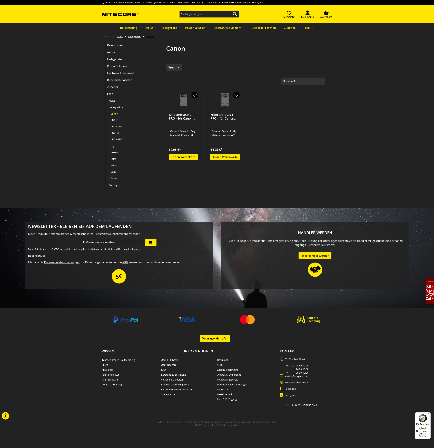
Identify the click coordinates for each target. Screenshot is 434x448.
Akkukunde (108, 369)
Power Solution (117, 66)
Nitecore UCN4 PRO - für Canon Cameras (222, 116)
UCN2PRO (118, 126)
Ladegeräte (114, 59)
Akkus (111, 52)
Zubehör (112, 87)
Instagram (290, 395)
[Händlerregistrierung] (315, 269)
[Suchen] (235, 14)
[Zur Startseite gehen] (120, 14)
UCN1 (115, 120)
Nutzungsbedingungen (130, 249)
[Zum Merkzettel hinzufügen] (194, 95)
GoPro (114, 152)
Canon (114, 113)
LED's (105, 364)
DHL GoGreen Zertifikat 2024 (301, 404)
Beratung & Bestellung (173, 374)
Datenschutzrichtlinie (102, 249)
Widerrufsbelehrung (227, 369)
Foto (110, 94)
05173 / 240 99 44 (295, 359)
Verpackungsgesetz (227, 379)
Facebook (290, 388)
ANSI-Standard (110, 379)
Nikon (114, 165)
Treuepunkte (168, 394)
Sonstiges (114, 185)
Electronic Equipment (120, 73)
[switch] (422, 435)
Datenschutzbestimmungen (62, 262)
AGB (125, 262)
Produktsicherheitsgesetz (175, 384)
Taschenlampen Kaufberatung (118, 360)
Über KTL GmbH (170, 360)
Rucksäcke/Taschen (119, 80)
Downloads (223, 360)
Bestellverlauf (224, 394)
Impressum (223, 389)
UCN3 (115, 132)
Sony (113, 171)
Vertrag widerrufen (215, 338)
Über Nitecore (168, 364)
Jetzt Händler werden (315, 256)
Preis (171, 67)
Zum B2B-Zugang (227, 399)
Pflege (113, 178)
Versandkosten (208, 422)
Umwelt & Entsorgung (229, 374)
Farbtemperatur (110, 374)
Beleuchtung (115, 45)
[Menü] (429, 414)
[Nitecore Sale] (430, 291)
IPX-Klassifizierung (112, 384)
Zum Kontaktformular (297, 382)
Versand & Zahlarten (172, 379)
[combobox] (205, 14)
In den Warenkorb (183, 157)
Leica (113, 158)
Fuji (112, 146)
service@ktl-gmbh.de (296, 376)
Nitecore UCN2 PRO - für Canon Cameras (181, 116)
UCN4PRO (118, 139)
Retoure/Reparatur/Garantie (176, 389)
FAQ (163, 369)
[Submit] (150, 242)
